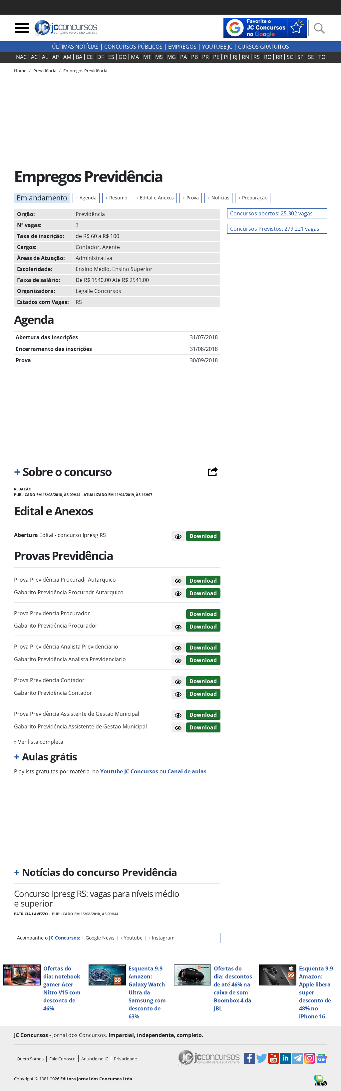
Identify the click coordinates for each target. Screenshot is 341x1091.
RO (267, 57)
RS (256, 57)
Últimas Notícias (75, 46)
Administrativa (94, 258)
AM (67, 57)
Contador (88, 247)
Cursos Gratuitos (263, 46)
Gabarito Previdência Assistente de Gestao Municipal (80, 726)
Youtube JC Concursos (129, 771)
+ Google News (98, 938)
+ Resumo (116, 197)
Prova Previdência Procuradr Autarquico (65, 579)
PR (205, 57)
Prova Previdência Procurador (52, 613)
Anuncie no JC (94, 1059)
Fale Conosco (62, 1059)
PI (226, 57)
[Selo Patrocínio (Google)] (265, 27)
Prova (190, 197)
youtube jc (217, 46)
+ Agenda (86, 197)
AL (45, 57)
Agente (111, 247)
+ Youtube (131, 938)
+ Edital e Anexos (155, 197)
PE (216, 57)
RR (279, 57)
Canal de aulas (187, 771)
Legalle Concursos (98, 291)
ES (111, 57)
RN (245, 57)
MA (135, 57)
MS (159, 57)
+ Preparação (252, 197)
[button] (178, 536)
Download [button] (203, 580)
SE (311, 57)
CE (90, 57)
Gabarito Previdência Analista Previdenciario (70, 659)
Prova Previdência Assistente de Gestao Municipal (76, 713)
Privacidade (125, 1059)
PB (194, 57)
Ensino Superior (132, 269)
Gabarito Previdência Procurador (56, 625)
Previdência (90, 214)
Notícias (218, 197)
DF (100, 57)
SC (290, 57)
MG (171, 57)
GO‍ (123, 57)
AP (55, 57)
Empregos (182, 46)
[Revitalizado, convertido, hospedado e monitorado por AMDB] (320, 1079)
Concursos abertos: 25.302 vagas (271, 213)
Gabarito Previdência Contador (53, 692)
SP (300, 57)
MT (147, 57)
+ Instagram (161, 938)
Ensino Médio (93, 269)
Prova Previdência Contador (49, 680)
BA (79, 57)
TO (321, 57)
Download (203, 536)
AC (34, 57)
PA (183, 57)
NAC (21, 57)
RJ (235, 57)
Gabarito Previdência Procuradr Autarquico (69, 592)
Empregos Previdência (85, 71)
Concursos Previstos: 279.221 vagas (274, 228)
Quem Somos (30, 1059)
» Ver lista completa (38, 741)
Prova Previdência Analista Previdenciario (66, 646)
